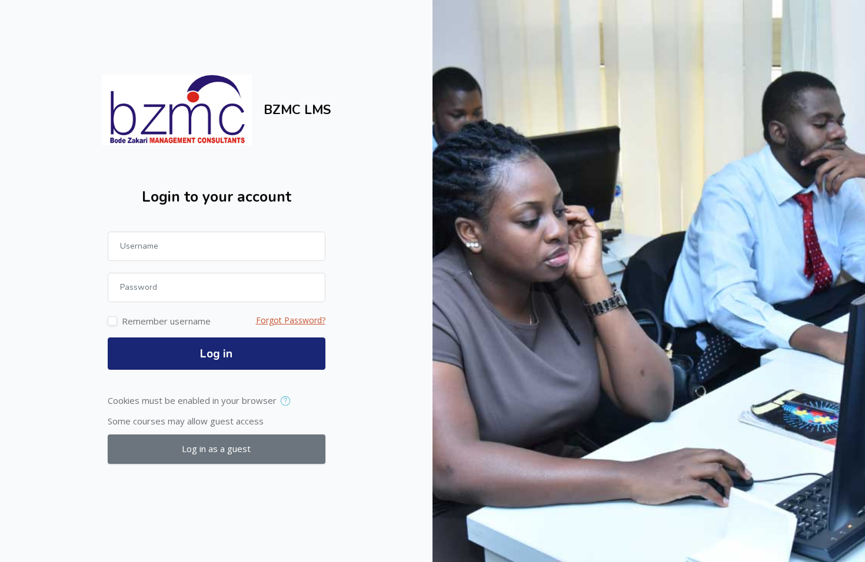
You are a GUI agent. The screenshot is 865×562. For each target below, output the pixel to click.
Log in (216, 354)
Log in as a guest (216, 448)
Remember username (166, 321)
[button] (288, 401)
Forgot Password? (290, 320)
